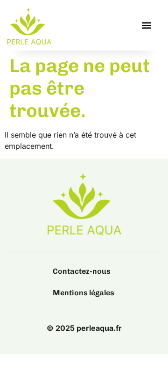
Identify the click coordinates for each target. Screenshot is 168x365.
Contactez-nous (82, 271)
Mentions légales (83, 292)
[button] (146, 25)
